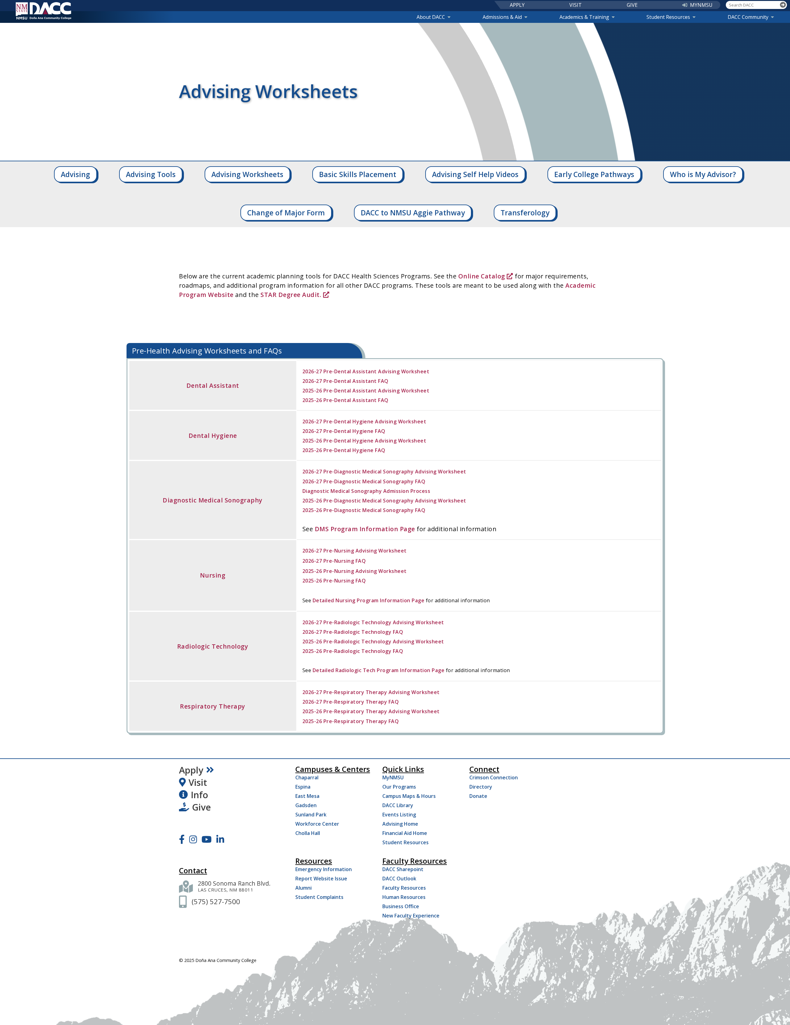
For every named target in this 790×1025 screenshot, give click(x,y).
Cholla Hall (307, 833)
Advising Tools (151, 174)
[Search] (783, 5)
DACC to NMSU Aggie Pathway (413, 213)
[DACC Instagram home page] (193, 839)
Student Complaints (319, 897)
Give (201, 807)
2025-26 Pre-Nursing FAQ (334, 580)
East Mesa (307, 796)
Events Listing (399, 814)
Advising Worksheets (247, 174)
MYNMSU (701, 5)
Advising (75, 174)
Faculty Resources (404, 887)
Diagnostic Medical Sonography (213, 500)
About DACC (431, 17)
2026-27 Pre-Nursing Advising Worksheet (354, 550)
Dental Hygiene (213, 435)
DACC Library (397, 805)
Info (199, 795)
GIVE (632, 5)
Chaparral (306, 777)
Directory (480, 786)
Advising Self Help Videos (475, 174)
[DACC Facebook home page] (182, 839)
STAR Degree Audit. (290, 294)
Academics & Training (584, 17)
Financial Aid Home (404, 833)
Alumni (303, 887)
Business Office (400, 906)
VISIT (575, 5)
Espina (302, 786)
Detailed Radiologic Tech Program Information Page (379, 670)
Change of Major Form (286, 213)
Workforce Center (317, 823)
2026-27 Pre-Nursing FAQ (334, 560)
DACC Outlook (399, 878)
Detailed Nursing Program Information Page (369, 600)
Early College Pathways (594, 174)
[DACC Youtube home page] (207, 839)
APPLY (517, 5)
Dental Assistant (212, 385)
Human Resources (404, 897)
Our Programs (399, 786)
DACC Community (748, 17)
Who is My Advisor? (703, 174)
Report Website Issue (321, 878)
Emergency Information (323, 869)
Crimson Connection (493, 777)
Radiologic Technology (212, 646)
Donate (478, 796)
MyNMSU (393, 777)
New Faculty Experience (410, 915)
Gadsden (306, 805)
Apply (191, 770)
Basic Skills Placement (357, 174)
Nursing (213, 575)
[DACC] (43, 11)
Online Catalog (482, 276)
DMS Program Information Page (365, 529)
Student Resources (668, 17)
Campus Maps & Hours (409, 796)
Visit (198, 782)
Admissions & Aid (502, 17)
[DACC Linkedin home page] (220, 839)
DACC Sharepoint (402, 869)
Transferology (525, 213)
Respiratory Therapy (212, 706)
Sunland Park (310, 814)
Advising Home (400, 823)
